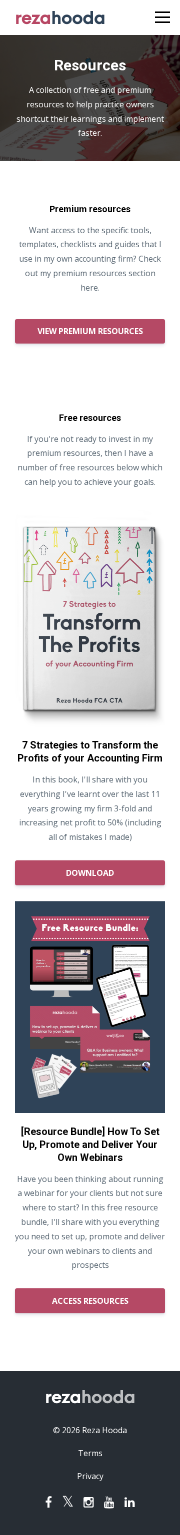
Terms (90, 1453)
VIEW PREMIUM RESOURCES (90, 331)
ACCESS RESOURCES (90, 1300)
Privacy (90, 1476)
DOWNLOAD (90, 872)
